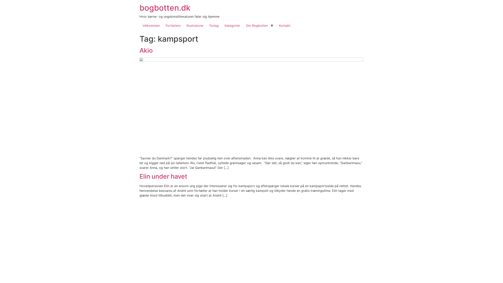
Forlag (214, 26)
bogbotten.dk (165, 8)
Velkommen (151, 26)
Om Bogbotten (257, 26)
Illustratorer (195, 26)
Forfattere (173, 26)
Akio (146, 50)
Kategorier (232, 26)
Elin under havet (163, 176)
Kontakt (284, 26)
